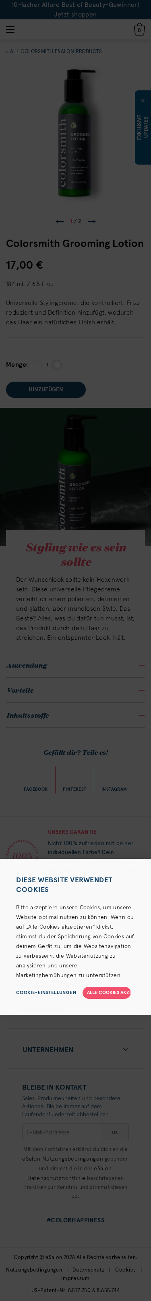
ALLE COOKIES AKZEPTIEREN (109, 992)
